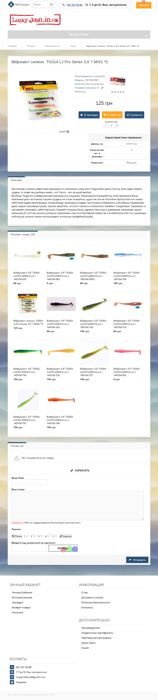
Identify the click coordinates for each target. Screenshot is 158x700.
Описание (16, 180)
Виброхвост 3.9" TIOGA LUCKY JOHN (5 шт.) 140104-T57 (26, 420)
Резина (31, 46)
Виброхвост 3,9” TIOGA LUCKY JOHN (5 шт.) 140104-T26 (60, 372)
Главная (12, 46)
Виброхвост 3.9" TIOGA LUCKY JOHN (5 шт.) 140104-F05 (126, 372)
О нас (84, 592)
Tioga (73, 46)
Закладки (17, 602)
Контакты (87, 607)
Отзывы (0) (17, 446)
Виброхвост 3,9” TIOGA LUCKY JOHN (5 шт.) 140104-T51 (93, 372)
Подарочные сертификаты (97, 632)
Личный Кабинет (22, 592)
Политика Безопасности (95, 602)
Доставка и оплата (92, 597)
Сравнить (136, 114)
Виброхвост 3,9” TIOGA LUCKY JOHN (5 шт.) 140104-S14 (126, 324)
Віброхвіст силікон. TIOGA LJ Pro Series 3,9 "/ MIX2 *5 (28, 322)
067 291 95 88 (74, 5)
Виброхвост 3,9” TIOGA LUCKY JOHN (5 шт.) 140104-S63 (60, 324)
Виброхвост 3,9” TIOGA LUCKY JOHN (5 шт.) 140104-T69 (126, 276)
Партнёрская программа (96, 637)
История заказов (22, 597)
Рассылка (17, 612)
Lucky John (99, 76)
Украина (21, 682)
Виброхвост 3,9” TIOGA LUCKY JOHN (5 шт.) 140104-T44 (93, 324)
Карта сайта (88, 642)
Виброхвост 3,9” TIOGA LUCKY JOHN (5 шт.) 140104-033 (26, 276)
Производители (90, 628)
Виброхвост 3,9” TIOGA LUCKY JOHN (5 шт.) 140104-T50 (26, 372)
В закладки (91, 114)
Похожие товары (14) (23, 234)
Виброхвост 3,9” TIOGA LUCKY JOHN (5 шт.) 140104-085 (60, 276)
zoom (63, 131)
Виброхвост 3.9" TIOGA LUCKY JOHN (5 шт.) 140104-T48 (60, 420)
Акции (85, 647)
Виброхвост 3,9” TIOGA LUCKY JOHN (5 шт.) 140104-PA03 (93, 276)
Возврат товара (21, 607)
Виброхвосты (52, 46)
